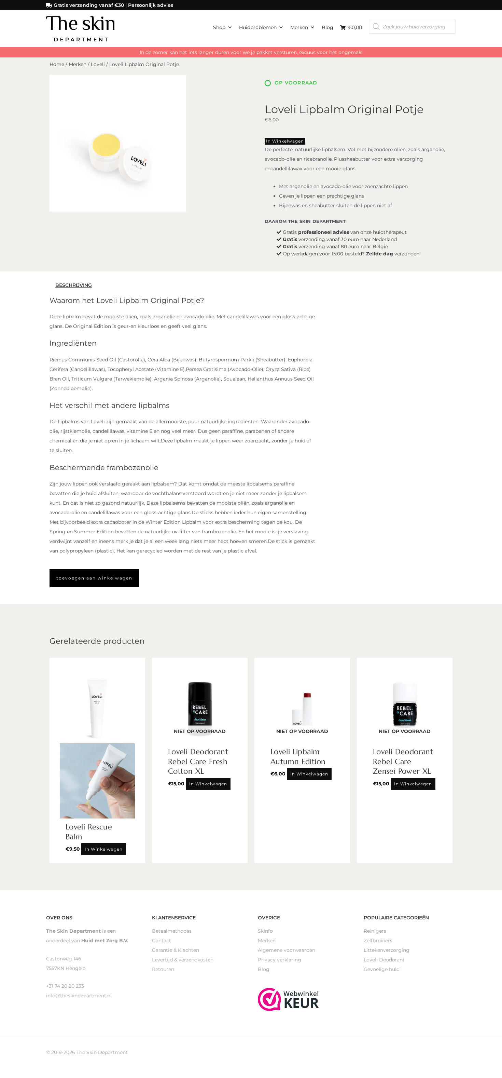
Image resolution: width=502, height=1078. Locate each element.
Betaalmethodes (172, 931)
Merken (299, 27)
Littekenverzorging (386, 950)
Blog (327, 27)
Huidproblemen (258, 27)
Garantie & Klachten (175, 950)
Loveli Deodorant (384, 960)
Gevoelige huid (382, 969)
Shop (219, 27)
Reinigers (375, 931)
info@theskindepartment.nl (79, 996)
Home (57, 64)
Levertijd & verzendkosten (182, 960)
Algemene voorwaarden (286, 950)
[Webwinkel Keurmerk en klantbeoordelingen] (288, 999)
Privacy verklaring (279, 960)
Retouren (163, 969)
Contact (161, 940)
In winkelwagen (285, 141)
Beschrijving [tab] (73, 285)
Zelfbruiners (378, 940)
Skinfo (265, 931)
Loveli (98, 64)
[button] (94, 578)
